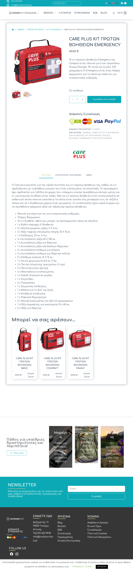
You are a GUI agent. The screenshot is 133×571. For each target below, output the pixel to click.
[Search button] (79, 3)
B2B (95, 13)
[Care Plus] (79, 154)
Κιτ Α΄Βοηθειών (93, 135)
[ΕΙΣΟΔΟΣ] (114, 13)
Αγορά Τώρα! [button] (30, 375)
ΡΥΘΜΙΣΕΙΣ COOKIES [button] (82, 567)
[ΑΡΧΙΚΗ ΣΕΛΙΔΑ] (13, 30)
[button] (32, 13)
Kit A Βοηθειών (111, 133)
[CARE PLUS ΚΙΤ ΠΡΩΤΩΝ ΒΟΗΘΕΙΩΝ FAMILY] (80, 339)
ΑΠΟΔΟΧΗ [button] (101, 567)
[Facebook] (122, 3)
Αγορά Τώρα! (86, 375)
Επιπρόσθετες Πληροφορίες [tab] (68, 175)
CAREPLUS (97, 133)
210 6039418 (16, 1)
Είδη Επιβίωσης (76, 135)
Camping (86, 133)
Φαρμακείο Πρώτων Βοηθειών (96, 138)
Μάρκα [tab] (89, 175)
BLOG (104, 13)
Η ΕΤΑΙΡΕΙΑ (65, 13)
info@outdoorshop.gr (21, 5)
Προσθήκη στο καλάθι (104, 99)
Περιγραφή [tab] (46, 175)
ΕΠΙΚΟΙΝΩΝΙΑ (82, 13)
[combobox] (65, 3)
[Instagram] (125, 3)
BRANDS (48, 13)
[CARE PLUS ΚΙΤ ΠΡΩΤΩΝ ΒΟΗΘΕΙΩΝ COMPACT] (52, 339)
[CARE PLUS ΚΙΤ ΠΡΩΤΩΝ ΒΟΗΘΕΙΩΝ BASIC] (24, 339)
